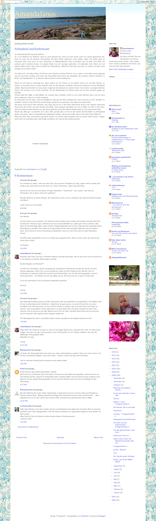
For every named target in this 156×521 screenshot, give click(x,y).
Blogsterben (116, 179)
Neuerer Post (21, 437)
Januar (117, 493)
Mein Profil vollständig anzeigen (121, 69)
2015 (114, 352)
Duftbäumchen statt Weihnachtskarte (125, 196)
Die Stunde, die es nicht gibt (124, 407)
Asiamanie (117, 411)
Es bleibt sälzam (117, 170)
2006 (114, 500)
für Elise (115, 214)
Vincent (116, 399)
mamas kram (117, 194)
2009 (114, 372)
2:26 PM (23, 248)
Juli (115, 472)
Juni (115, 476)
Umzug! (114, 242)
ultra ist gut (116, 109)
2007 (114, 497)
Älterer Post (98, 437)
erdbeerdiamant (118, 185)
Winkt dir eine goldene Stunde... (122, 389)
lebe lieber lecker (119, 240)
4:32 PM (23, 293)
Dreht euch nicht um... (121, 435)
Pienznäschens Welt (120, 222)
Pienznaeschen (26, 390)
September (118, 466)
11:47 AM (23, 345)
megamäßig (116, 224)
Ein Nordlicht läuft (119, 127)
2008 (114, 375)
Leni (115, 453)
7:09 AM (23, 322)
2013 (114, 359)
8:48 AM (23, 208)
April (116, 482)
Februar (117, 489)
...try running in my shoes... (123, 177)
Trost (113, 187)
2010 (114, 369)
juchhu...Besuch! (119, 450)
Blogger (102, 516)
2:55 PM (23, 364)
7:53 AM (23, 422)
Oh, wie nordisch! (119, 135)
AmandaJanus (35, 14)
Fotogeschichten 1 (120, 446)
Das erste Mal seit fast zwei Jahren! (124, 233)
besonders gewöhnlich (121, 157)
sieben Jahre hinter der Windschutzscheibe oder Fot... (123, 441)
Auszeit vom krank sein (120, 251)
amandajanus (25, 253)
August (117, 469)
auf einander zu (118, 118)
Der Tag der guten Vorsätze (124, 456)
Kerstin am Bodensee (120, 231)
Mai (115, 479)
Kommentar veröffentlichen (28, 427)
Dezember (118, 378)
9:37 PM (23, 385)
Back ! (114, 111)
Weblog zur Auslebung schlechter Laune (121, 167)
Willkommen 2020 (118, 150)
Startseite (60, 437)
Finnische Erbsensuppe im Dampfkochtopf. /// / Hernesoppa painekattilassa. (123, 140)
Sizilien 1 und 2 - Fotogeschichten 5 (121, 403)
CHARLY (115, 159)
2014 (114, 355)
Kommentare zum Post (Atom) (64, 443)
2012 (114, 362)
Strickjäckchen (117, 216)
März (116, 486)
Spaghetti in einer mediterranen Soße (125, 129)
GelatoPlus (85, 516)
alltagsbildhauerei (119, 257)
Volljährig (115, 120)
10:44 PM (24, 401)
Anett (22, 369)
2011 (114, 365)
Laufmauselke (26, 406)
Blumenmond (25, 350)
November (118, 381)
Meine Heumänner (119, 249)
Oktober (117, 385)
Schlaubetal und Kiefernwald (124, 419)
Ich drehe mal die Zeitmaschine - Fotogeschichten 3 (121, 425)
